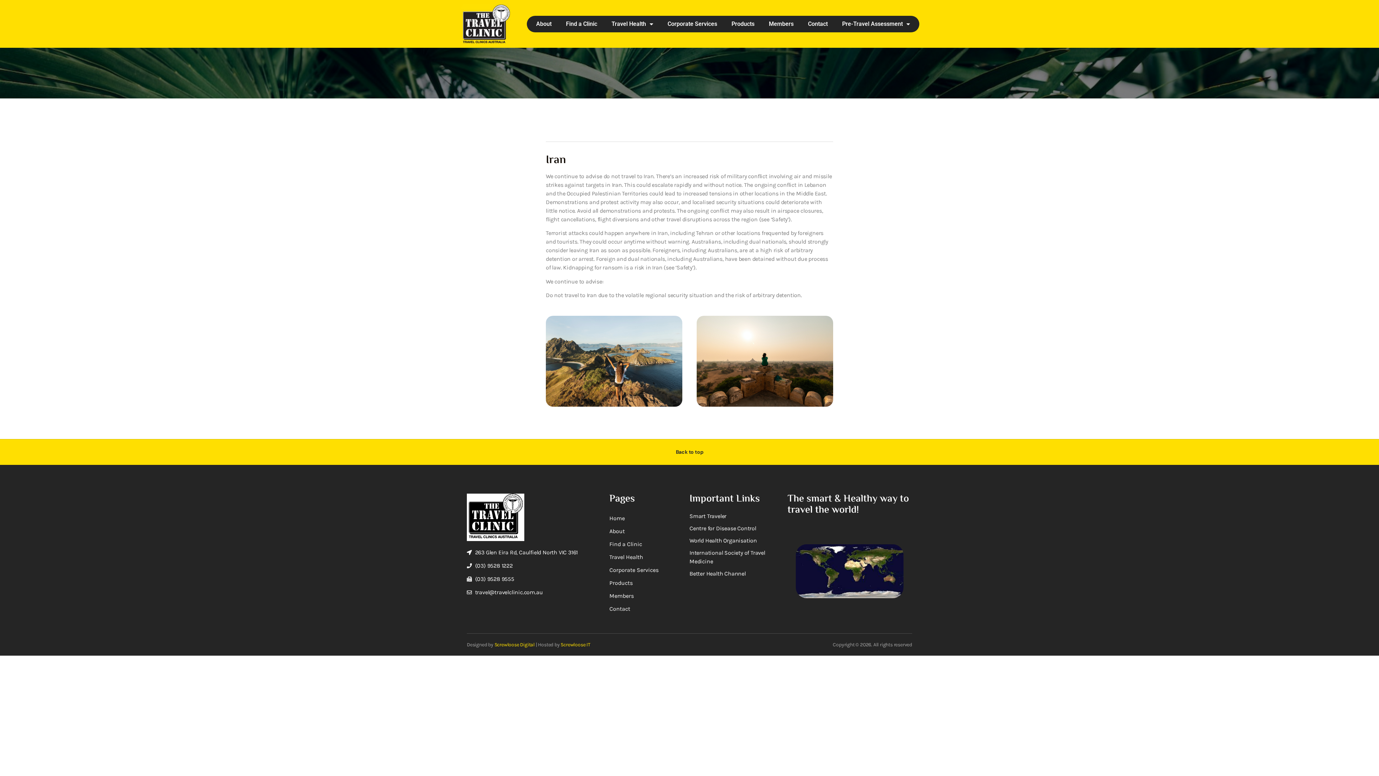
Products (743, 23)
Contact (818, 23)
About (544, 23)
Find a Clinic (581, 23)
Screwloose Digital (515, 645)
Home (617, 518)
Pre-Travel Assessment (872, 23)
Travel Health (629, 23)
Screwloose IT (575, 645)
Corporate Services (692, 23)
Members (781, 23)
